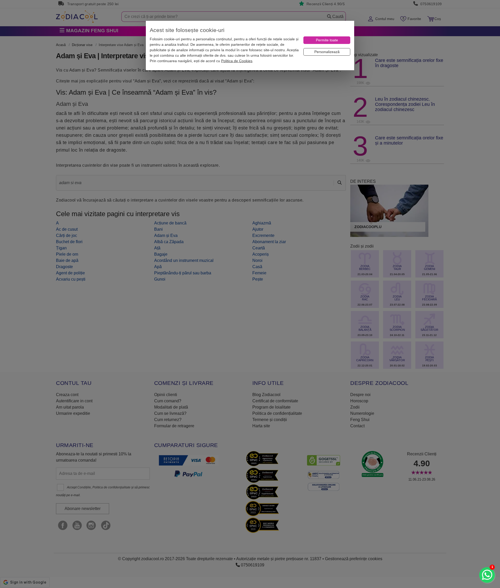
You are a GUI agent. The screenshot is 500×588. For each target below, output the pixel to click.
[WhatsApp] (487, 575)
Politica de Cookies (236, 61)
